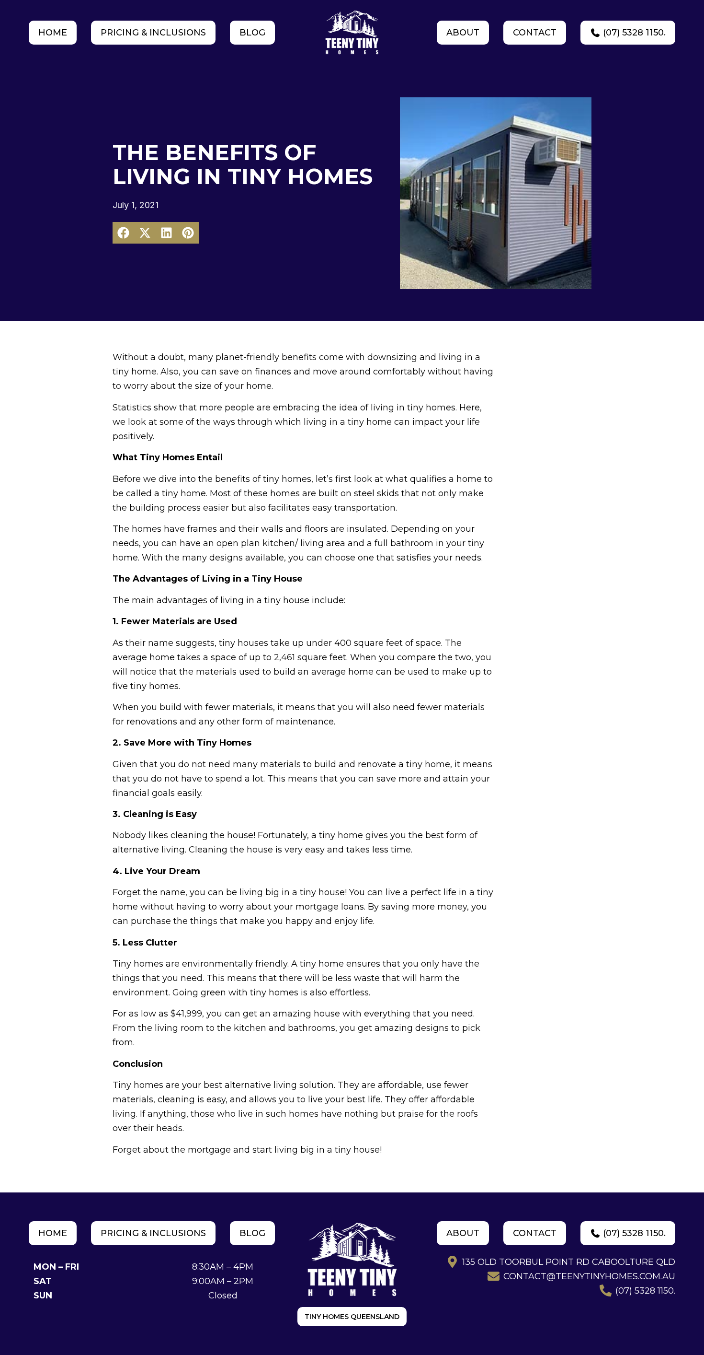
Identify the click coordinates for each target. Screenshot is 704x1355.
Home (52, 32)
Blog (252, 32)
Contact (534, 32)
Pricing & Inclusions (153, 32)
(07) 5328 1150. (633, 32)
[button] (123, 233)
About (462, 32)
